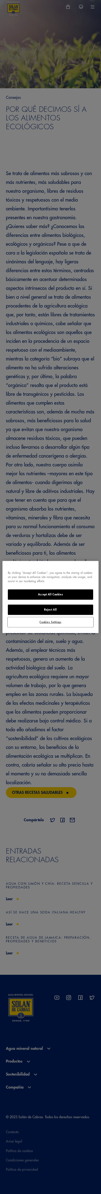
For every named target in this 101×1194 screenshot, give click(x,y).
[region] (50, 597)
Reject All (50, 609)
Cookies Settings (50, 622)
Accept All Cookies (50, 594)
